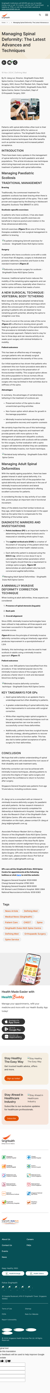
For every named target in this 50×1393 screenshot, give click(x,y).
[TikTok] (10, 1288)
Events (5, 1251)
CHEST (27, 922)
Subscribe (11, 1118)
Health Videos (39, 1273)
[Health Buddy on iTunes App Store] (13, 1022)
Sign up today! (13, 1078)
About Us (6, 1239)
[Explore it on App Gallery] (13, 1037)
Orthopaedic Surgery (35, 934)
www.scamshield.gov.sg (11, 9)
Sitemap (28, 1309)
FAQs (29, 1245)
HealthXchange (14, 1273)
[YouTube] (30, 1288)
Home (3, 22)
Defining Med (30, 911)
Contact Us (7, 1245)
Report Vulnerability (9, 1320)
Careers (30, 1239)
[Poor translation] (7, 1361)
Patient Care (11, 922)
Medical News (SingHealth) (18, 916)
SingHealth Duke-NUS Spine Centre (23, 928)
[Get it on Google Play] (13, 1029)
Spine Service (12, 939)
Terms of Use (7, 1309)
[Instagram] (23, 1288)
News (4, 1257)
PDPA (4, 1314)
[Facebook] (4, 1288)
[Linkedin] (17, 1288)
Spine (40, 922)
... (9, 22)
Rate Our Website (31, 1314)
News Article (11, 911)
